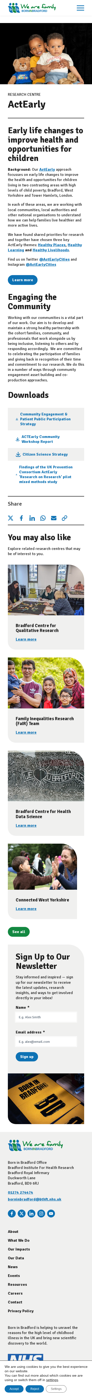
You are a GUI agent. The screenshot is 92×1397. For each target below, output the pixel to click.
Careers (15, 1293)
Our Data (16, 1258)
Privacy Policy (21, 1311)
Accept (14, 1389)
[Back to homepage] (32, 8)
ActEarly (47, 169)
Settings (56, 1389)
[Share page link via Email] (53, 518)
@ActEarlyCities (54, 259)
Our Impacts (19, 1249)
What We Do (18, 1240)
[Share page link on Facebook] (21, 518)
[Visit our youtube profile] (51, 1213)
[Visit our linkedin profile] (31, 1213)
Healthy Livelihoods (51, 250)
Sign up (27, 1056)
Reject (34, 1389)
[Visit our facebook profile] (12, 1213)
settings (52, 1380)
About (13, 1231)
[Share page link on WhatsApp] (43, 518)
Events (14, 1275)
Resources (17, 1284)
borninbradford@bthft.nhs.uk (34, 1199)
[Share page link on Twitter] (10, 518)
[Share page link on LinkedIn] (32, 518)
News (13, 1266)
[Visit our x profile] (22, 1213)
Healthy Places (52, 245)
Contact (15, 1302)
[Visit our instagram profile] (41, 1213)
